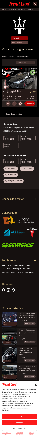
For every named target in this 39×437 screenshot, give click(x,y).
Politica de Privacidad (19, 433)
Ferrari (21, 265)
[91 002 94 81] (35, 4)
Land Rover (6, 269)
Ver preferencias (19, 428)
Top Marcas (9, 260)
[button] (36, 384)
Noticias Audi (7, 342)
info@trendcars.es (15, 181)
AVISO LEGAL (31, 433)
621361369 (12, 175)
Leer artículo (29, 323)
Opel (13, 272)
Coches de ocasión (13, 199)
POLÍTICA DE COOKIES (6, 433)
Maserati (26, 269)
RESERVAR (30, 103)
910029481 (12, 169)
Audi (3, 265)
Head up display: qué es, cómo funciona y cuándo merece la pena (27, 368)
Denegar (19, 422)
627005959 (28, 169)
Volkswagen (29, 272)
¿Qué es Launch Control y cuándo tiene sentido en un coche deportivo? (27, 315)
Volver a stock (17, 43)
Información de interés (7, 323)
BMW (9, 265)
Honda (15, 265)
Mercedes (6, 272)
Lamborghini (16, 269)
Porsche (20, 272)
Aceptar (19, 416)
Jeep (28, 265)
